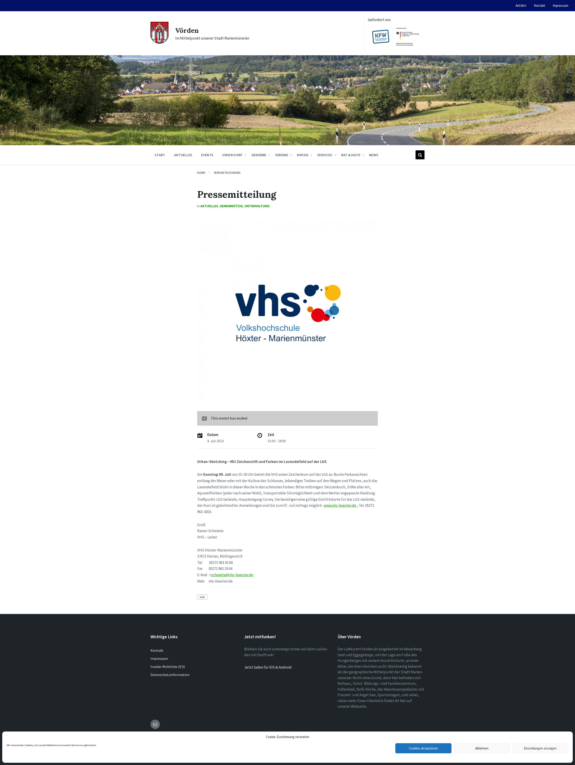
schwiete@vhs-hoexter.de (232, 574)
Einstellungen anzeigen (540, 748)
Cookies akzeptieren (423, 748)
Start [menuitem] (160, 155)
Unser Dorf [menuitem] (232, 155)
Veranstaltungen (227, 173)
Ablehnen (482, 748)
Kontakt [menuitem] (539, 5)
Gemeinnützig (231, 206)
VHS (202, 597)
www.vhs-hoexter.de (340, 505)
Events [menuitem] (207, 155)
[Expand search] (420, 154)
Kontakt (157, 650)
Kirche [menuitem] (302, 155)
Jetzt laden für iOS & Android (268, 667)
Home (201, 173)
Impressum (159, 658)
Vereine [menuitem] (281, 155)
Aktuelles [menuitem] (183, 155)
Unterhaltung (257, 206)
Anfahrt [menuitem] (521, 5)
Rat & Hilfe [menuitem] (350, 155)
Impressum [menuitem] (560, 5)
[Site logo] (159, 42)
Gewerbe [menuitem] (258, 155)
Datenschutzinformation (169, 674)
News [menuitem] (373, 155)
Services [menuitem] (324, 155)
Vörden (187, 30)
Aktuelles (209, 206)
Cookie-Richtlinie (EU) (167, 666)
